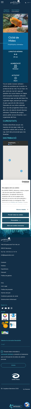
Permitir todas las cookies (15, 214)
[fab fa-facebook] (8, 308)
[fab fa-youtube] (5, 308)
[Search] (25, 3)
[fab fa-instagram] (11, 308)
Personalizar (14, 220)
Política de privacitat (7, 289)
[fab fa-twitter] (2, 308)
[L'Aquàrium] (15, 2)
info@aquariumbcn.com (7, 255)
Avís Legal (4, 286)
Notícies (3, 266)
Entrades (16, 406)
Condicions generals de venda (9, 296)
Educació (3, 272)
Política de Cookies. (17, 202)
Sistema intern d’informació (8, 299)
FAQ (2, 283)
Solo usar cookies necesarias (15, 225)
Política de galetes (6, 276)
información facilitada (7, 354)
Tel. (9, 252)
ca (28, 2)
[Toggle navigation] (2, 2)
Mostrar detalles (21, 209)
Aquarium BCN (5, 239)
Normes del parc (5, 293)
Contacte (3, 262)
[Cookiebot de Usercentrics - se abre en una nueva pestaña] (22, 182)
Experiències (4, 269)
